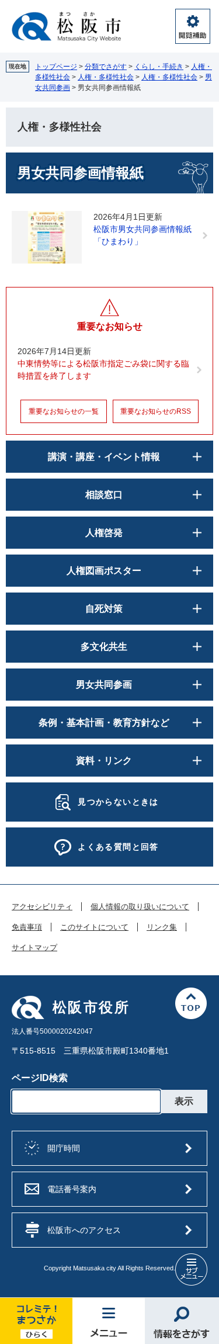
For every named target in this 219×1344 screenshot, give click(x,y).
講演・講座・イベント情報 (104, 457)
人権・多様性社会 (106, 77)
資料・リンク (104, 760)
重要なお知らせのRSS (155, 411)
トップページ (56, 67)
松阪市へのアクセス (84, 1230)
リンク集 (162, 927)
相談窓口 (104, 495)
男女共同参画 (104, 685)
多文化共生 (104, 647)
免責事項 (27, 927)
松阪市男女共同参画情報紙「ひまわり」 (142, 235)
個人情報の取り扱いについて (140, 907)
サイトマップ (34, 948)
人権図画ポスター (104, 571)
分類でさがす (106, 67)
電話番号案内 (71, 1189)
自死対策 (104, 609)
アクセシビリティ (42, 907)
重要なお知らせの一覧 (64, 411)
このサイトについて (94, 927)
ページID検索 (40, 1078)
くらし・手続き (158, 67)
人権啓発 (104, 533)
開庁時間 (63, 1148)
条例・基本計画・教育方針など (104, 723)
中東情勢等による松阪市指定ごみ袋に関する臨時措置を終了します (103, 369)
